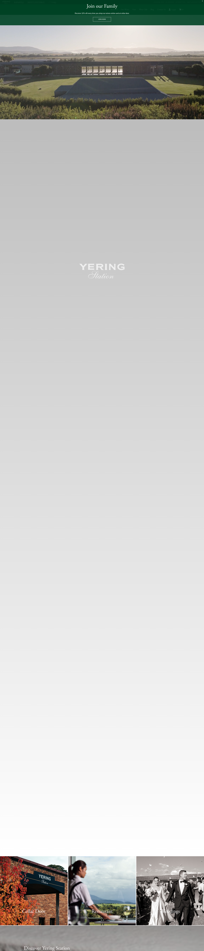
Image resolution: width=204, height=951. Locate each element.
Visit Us (34, 921)
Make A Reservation (102, 921)
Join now (102, 19)
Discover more (170, 921)
